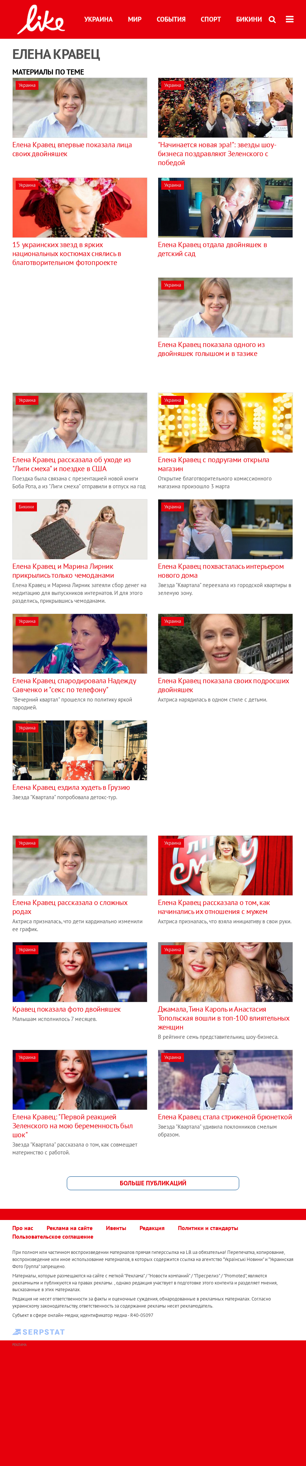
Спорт (211, 19)
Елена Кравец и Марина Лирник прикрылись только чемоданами (63, 570)
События (171, 19)
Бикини (249, 19)
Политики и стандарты (208, 1228)
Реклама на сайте (70, 1228)
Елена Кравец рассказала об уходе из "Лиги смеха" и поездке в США (71, 464)
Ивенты (116, 1228)
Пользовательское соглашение (52, 1236)
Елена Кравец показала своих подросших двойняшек (223, 685)
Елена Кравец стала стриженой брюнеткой (225, 1117)
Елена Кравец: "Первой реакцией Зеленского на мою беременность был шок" (72, 1125)
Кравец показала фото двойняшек (66, 1009)
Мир (134, 19)
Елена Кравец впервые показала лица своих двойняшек (72, 149)
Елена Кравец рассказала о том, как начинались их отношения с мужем (214, 907)
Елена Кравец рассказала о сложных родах (69, 907)
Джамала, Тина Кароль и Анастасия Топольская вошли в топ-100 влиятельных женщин (223, 1018)
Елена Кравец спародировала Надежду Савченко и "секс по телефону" (73, 685)
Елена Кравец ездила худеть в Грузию (71, 787)
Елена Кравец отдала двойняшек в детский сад (212, 249)
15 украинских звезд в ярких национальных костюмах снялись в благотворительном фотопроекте (66, 253)
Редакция (152, 1228)
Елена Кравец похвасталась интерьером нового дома (221, 570)
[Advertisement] (75, 329)
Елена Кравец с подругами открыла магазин (213, 464)
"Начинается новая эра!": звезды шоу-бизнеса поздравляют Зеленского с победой (217, 153)
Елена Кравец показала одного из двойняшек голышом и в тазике (211, 349)
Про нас (22, 1228)
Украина (98, 19)
